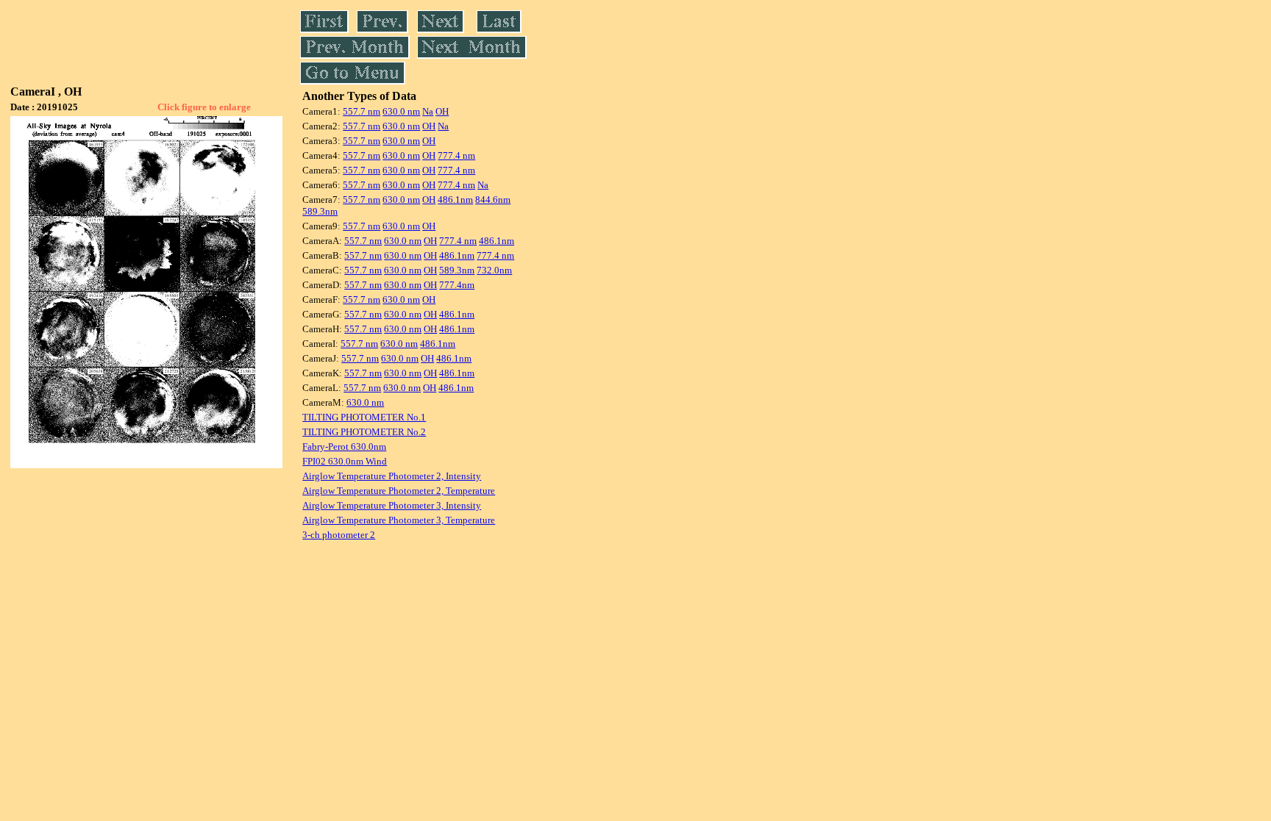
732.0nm (494, 270)
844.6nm (492, 199)
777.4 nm (456, 155)
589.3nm (320, 211)
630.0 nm (401, 111)
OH (442, 111)
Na (427, 111)
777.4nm (456, 284)
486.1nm (455, 199)
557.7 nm (361, 111)
